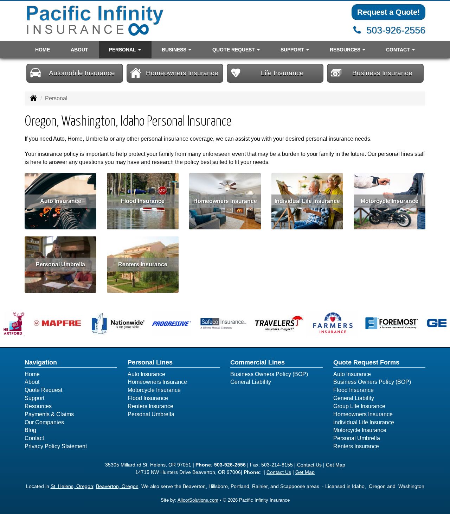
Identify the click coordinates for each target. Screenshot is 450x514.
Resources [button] (346, 49)
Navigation (41, 362)
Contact (34, 438)
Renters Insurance (142, 264)
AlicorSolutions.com (198, 500)
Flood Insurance (143, 201)
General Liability (250, 382)
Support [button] (293, 49)
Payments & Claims (49, 414)
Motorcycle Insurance (389, 201)
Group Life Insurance (359, 406)
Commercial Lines (257, 362)
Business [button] (175, 49)
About (79, 49)
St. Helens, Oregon (72, 486)
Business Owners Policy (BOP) (269, 374)
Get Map (335, 465)
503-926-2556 (395, 30)
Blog (30, 430)
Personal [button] (123, 49)
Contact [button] (398, 49)
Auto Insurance (60, 201)
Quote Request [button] (234, 49)
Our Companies (44, 422)
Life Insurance (282, 73)
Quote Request (43, 390)
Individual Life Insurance (307, 201)
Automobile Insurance (82, 73)
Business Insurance (382, 73)
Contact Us (309, 465)
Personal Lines (150, 362)
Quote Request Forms (366, 362)
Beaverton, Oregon (117, 486)
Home (42, 49)
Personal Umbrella (60, 264)
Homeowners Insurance (182, 73)
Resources (38, 406)
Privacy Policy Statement (56, 446)
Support (34, 398)
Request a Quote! (388, 12)
